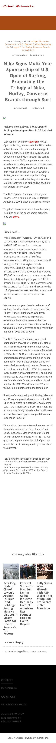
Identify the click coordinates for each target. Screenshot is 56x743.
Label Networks (15, 737)
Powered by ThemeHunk (36, 737)
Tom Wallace (21, 55)
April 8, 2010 (38, 55)
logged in (21, 651)
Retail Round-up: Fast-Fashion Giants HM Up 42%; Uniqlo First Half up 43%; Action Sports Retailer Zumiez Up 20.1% (25, 470)
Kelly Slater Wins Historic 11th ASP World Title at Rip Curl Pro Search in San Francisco (44, 595)
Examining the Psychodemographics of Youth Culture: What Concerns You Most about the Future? (26, 461)
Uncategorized (20, 108)
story (16, 216)
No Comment (38, 108)
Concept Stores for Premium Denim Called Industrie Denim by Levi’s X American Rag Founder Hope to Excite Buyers (27, 603)
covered (33, 141)
